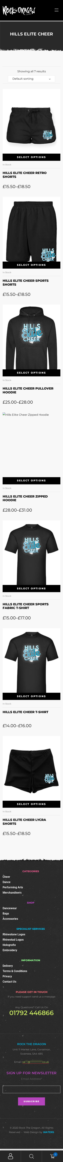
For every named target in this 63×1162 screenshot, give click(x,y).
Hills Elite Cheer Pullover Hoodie (28, 390)
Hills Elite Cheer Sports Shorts (26, 283)
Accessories (10, 918)
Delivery (8, 965)
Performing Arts (13, 887)
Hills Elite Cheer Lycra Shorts (24, 822)
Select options (31, 157)
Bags (6, 913)
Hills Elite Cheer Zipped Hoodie (25, 498)
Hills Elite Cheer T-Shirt (25, 712)
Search (31, 1156)
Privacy (7, 976)
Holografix (9, 945)
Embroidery (10, 950)
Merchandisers (12, 892)
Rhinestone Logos (14, 934)
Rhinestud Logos (13, 939)
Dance (6, 882)
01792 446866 (31, 1013)
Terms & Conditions (15, 971)
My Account (10, 1156)
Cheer (6, 876)
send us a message (43, 996)
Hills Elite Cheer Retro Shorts (25, 175)
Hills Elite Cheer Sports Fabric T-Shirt (26, 606)
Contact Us (9, 981)
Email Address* (31, 1079)
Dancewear (10, 908)
